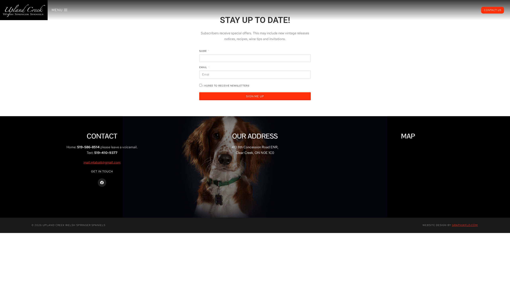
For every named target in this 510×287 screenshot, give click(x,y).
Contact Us (492, 10)
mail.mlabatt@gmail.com (102, 162)
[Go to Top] (504, 281)
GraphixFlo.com (465, 225)
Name (203, 51)
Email (203, 67)
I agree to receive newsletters (226, 85)
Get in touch (102, 171)
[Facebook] (102, 182)
